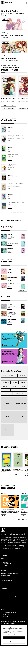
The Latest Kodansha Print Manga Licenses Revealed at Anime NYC (10, 511)
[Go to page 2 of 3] (14, 230)
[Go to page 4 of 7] (14, 72)
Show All (19, 394)
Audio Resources (6, 580)
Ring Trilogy (10, 304)
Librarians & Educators (8, 578)
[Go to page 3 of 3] (22, 230)
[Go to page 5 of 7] (17, 72)
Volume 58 (10, 194)
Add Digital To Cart (9, 105)
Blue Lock (9, 234)
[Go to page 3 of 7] (10, 72)
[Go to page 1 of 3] (5, 230)
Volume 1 (10, 204)
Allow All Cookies (14, 638)
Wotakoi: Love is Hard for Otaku (12, 284)
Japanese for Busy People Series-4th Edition (11, 321)
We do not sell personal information (13, 621)
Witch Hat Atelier (11, 242)
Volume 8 (10, 175)
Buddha (9, 269)
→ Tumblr (4, 602)
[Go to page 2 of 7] (7, 72)
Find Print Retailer (8, 108)
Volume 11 (10, 156)
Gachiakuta (10, 248)
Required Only (14, 642)
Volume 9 (10, 127)
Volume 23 (10, 137)
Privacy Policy (21, 634)
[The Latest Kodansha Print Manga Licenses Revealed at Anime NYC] (10, 502)
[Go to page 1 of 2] (7, 123)
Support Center (6, 575)
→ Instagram (5, 598)
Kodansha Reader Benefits (9, 573)
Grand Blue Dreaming (8, 58)
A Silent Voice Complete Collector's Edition (13, 276)
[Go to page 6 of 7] (21, 72)
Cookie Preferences (9, 623)
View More (22, 254)
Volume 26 (10, 165)
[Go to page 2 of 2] (20, 123)
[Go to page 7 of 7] (25, 72)
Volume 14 (10, 185)
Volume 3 (10, 147)
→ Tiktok (3, 604)
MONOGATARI (11, 312)
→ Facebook (4, 600)
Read (3, 515)
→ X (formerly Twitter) (8, 596)
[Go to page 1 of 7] (3, 72)
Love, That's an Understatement (12, 35)
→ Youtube (4, 606)
